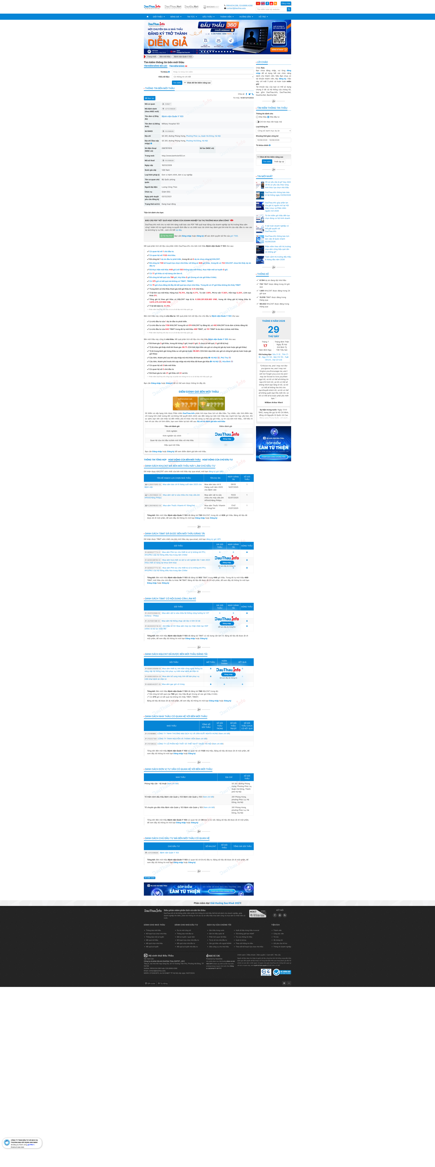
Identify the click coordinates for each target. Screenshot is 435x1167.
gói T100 (234, 236)
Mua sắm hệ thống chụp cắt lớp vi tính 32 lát (173, 621)
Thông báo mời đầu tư (185, 934)
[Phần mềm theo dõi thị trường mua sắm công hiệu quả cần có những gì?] (260, 249)
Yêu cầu (278, 955)
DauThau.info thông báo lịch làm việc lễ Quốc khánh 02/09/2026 (277, 239)
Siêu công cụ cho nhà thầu (219, 947)
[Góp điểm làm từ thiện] (199, 889)
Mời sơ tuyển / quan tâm (186, 937)
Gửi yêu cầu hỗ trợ (280, 943)
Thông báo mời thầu (153, 930)
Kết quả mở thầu (152, 940)
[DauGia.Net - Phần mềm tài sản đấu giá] (193, 6)
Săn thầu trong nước (216, 930)
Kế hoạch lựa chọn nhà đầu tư (188, 940)
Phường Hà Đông (193, 141)
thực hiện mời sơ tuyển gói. (215, 269)
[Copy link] (253, 94)
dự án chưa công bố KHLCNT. (206, 259)
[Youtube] (271, 3)
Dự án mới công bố (184, 930)
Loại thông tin (262, 126)
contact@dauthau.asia (236, 8)
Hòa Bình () (227, 361)
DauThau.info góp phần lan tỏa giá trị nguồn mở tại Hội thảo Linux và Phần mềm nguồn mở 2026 (277, 206)
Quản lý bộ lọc (241, 940)
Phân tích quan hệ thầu (217, 937)
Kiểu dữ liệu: (164, 77)
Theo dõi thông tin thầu (244, 943)
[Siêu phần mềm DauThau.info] (217, 37)
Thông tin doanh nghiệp (282, 947)
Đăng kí (169, 383)
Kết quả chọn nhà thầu (154, 943)
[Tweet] (249, 94)
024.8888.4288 (246, 5)
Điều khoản (251, 955)
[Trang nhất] (147, 17)
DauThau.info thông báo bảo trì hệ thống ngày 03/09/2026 (278, 193)
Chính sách (241, 955)
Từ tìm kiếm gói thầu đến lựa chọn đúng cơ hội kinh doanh (277, 216)
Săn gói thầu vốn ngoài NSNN (220, 943)
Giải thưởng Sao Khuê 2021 (225, 903)
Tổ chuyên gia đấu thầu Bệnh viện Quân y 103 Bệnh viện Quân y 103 (174, 807)
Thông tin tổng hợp (155, 459)
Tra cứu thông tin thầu (244, 937)
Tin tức (276, 937)
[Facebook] (267, 3)
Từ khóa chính (262, 145)
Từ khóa (164, 72)
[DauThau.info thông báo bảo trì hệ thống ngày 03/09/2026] (260, 195)
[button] (159, 17)
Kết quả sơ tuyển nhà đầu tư (187, 947)
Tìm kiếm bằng (178, 66)
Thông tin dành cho (264, 113)
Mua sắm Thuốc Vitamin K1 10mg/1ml (171, 505)
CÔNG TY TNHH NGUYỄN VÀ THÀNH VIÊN (171, 738)
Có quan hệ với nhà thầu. (162, 255)
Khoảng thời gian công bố (267, 136)
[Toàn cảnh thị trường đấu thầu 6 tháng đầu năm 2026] (260, 260)
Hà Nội (218, 136)
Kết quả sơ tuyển (152, 947)
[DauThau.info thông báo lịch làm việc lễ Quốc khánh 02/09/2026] (260, 239)
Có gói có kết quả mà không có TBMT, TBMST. (171, 281)
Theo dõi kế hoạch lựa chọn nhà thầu (249, 947)
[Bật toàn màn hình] (284, 983)
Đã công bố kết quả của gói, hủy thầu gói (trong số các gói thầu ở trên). (183, 277)
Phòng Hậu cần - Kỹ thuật (156, 783)
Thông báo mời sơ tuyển (155, 937)
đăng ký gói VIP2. (216, 471)
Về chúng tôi (278, 940)
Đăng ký (200, 236)
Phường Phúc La (193, 136)
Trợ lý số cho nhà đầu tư (218, 940)
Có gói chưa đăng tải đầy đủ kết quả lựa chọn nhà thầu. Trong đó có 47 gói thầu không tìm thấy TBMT (195, 285)
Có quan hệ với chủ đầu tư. (161, 251)
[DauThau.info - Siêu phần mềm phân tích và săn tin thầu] (154, 6)
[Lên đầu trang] (289, 983)
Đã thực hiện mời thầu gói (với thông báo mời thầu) (175, 269)
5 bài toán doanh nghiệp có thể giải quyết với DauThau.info (277, 228)
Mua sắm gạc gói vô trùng (166, 684)
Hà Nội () (215, 357)
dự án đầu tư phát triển (170, 259)
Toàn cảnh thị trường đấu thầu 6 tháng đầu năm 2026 (278, 258)
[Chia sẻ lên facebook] (246, 94)
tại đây (179, 230)
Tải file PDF (167, 236)
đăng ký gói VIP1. (213, 539)
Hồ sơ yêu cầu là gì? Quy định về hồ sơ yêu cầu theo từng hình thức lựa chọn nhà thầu (278, 185)
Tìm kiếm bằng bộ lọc (155, 66)
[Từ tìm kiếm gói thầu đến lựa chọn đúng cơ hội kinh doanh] (260, 218)
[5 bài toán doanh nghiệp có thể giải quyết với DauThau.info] (260, 229)
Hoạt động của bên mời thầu (184, 459)
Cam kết (270, 955)
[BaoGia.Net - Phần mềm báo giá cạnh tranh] (213, 6)
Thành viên (277, 930)
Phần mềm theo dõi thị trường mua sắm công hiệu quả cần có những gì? (278, 249)
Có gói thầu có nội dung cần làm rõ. (166, 273)
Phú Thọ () (226, 357)
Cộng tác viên (278, 934)
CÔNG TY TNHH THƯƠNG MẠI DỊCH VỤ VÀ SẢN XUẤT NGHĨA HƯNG (182, 733)
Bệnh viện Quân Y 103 (163, 852)
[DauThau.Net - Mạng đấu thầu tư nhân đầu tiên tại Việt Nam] (173, 6)
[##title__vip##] (247, 552)
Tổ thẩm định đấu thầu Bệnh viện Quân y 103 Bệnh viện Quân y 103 (173, 797)
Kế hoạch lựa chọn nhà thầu (156, 934)
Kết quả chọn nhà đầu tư (186, 943)
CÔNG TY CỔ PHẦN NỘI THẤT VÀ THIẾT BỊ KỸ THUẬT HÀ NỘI (179, 744)
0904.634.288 (232, 5)
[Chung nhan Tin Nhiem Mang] (257, 913)
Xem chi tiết (224, 733)
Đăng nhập (186, 236)
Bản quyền (261, 955)
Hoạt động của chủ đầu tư (217, 459)
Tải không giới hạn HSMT (245, 934)
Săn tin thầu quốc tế (216, 934)
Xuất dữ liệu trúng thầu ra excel (247, 930)
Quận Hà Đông (207, 136)
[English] (263, 3)
